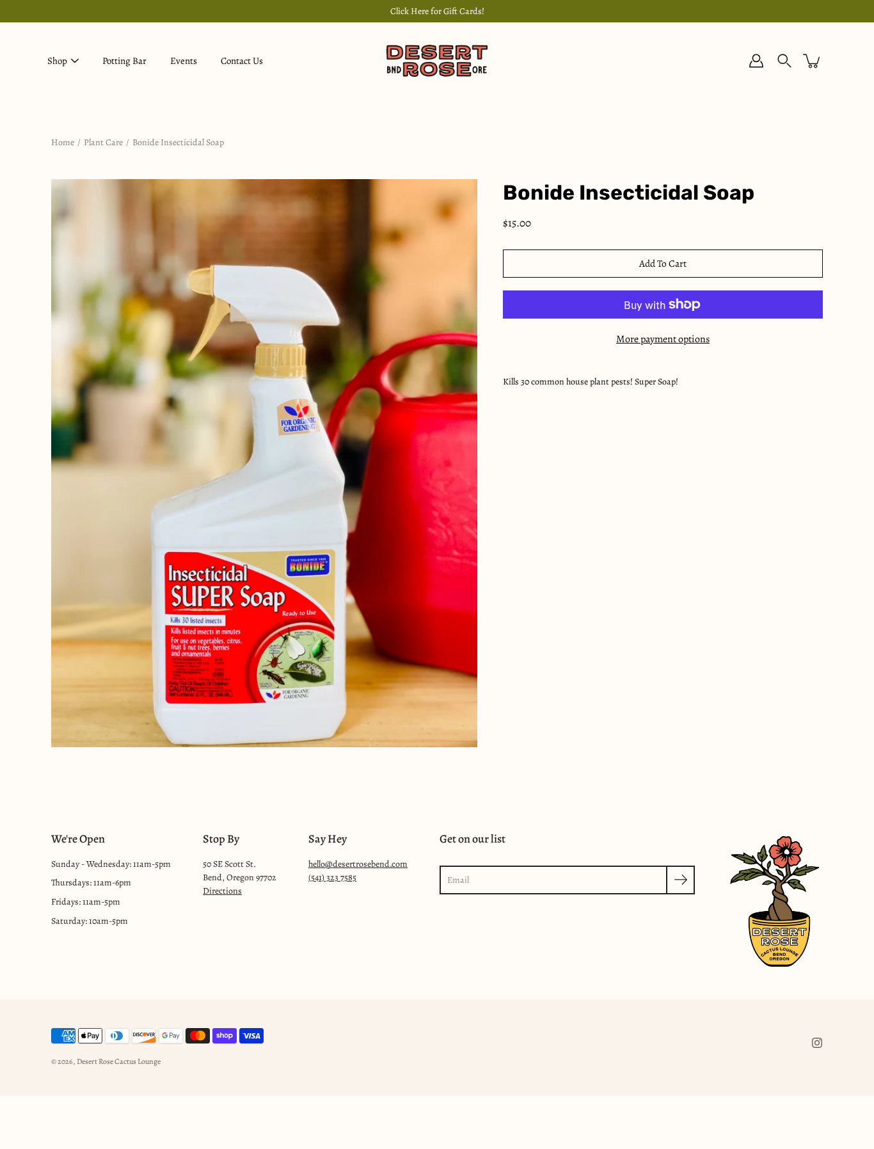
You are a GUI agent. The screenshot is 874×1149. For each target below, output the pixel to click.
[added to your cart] (812, 61)
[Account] (756, 61)
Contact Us (242, 60)
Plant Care (103, 142)
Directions (222, 891)
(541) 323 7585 (332, 877)
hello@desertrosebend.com (358, 864)
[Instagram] (817, 1043)
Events (183, 60)
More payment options (663, 339)
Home (62, 142)
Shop (57, 60)
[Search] (784, 61)
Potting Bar (124, 60)
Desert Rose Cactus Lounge (119, 1061)
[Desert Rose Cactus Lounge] (437, 61)
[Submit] (680, 880)
